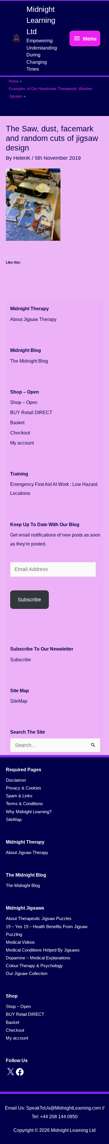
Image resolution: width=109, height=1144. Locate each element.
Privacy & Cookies (23, 788)
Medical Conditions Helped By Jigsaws (43, 950)
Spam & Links (19, 796)
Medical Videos (20, 942)
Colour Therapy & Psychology (34, 965)
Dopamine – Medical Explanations (38, 958)
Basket (17, 422)
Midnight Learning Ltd (40, 20)
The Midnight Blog (29, 361)
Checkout (20, 432)
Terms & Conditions (24, 803)
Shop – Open (23, 402)
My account (22, 442)
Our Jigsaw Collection (26, 973)
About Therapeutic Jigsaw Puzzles (39, 918)
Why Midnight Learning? (28, 811)
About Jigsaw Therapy (33, 319)
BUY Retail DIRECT (31, 412)
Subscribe (29, 599)
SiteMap (18, 701)
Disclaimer (16, 780)
